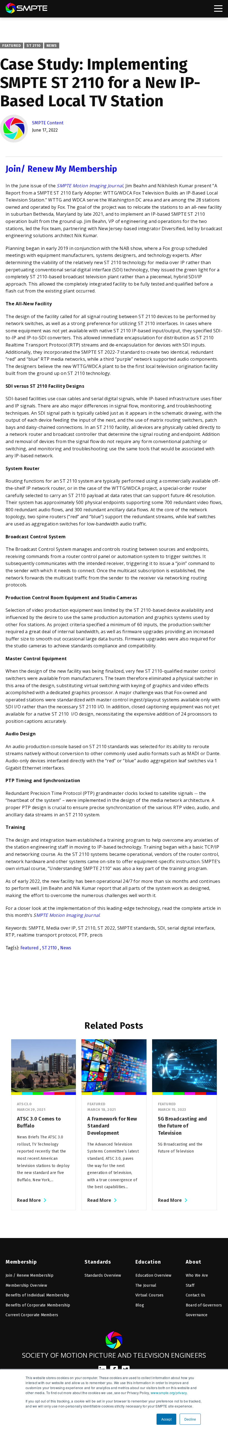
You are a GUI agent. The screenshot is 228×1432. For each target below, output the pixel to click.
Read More (29, 1200)
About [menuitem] (193, 1262)
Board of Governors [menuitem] (204, 1305)
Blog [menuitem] (139, 1305)
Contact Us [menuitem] (195, 1295)
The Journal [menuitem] (146, 1285)
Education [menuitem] (148, 1262)
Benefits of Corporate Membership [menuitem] (38, 1305)
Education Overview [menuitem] (153, 1275)
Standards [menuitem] (98, 1262)
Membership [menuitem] (21, 1262)
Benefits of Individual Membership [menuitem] (37, 1295)
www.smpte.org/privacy (169, 1392)
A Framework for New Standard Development (112, 1126)
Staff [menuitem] (190, 1285)
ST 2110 (33, 45)
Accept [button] (166, 1419)
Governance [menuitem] (197, 1315)
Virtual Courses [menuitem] (149, 1295)
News (51, 45)
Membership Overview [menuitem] (26, 1285)
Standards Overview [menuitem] (103, 1275)
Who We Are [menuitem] (197, 1275)
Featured (11, 45)
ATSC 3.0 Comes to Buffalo (39, 1122)
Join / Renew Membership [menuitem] (29, 1275)
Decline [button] (190, 1419)
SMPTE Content (47, 123)
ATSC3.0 (24, 1104)
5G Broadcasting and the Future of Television (182, 1126)
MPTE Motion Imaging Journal (68, 915)
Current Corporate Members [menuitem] (32, 1315)
